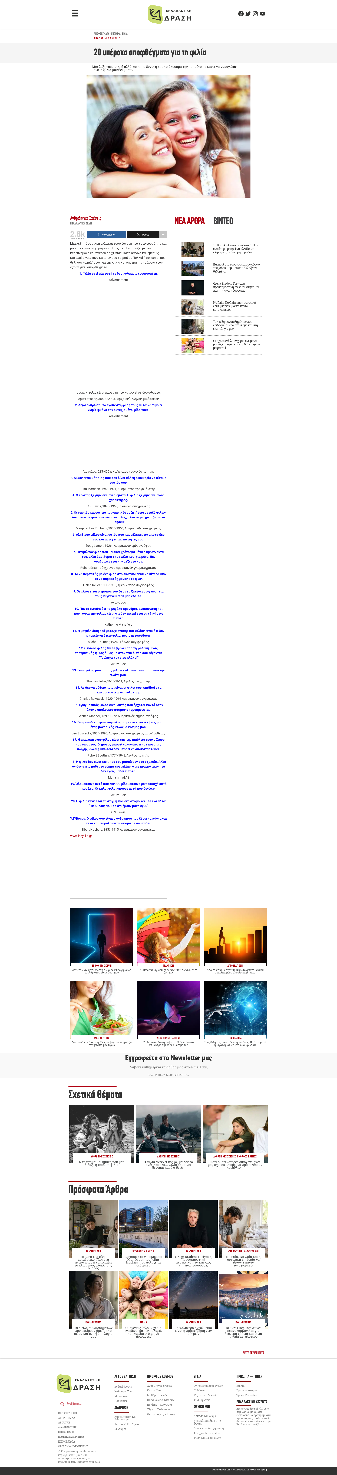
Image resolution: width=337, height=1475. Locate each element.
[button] (75, 13)
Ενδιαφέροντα (93, 1322)
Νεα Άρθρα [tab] (189, 222)
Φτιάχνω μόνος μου (207, 1433)
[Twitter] (248, 13)
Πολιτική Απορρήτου (71, 1436)
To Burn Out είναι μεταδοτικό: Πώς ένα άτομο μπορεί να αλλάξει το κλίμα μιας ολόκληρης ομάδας (235, 248)
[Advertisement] (118, 336)
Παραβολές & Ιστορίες (160, 1400)
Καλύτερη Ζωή (93, 1251)
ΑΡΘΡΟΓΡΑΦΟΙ (66, 1417)
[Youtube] (262, 13)
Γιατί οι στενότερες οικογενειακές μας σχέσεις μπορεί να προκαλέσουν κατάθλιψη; (235, 1165)
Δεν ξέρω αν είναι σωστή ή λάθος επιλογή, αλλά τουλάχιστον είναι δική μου (101, 971)
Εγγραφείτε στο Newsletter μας (168, 1058)
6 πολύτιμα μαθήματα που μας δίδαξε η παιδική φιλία (101, 1163)
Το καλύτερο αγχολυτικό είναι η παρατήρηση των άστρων (193, 1331)
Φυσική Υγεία (202, 1400)
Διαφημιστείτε (67, 1427)
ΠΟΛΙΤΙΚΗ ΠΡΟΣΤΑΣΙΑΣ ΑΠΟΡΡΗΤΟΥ (168, 1075)
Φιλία (125, 34)
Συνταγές (120, 1428)
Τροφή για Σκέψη (246, 1395)
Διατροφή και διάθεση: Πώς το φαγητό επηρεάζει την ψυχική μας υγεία (102, 1043)
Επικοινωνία (66, 1441)
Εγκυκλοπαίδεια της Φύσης (207, 1422)
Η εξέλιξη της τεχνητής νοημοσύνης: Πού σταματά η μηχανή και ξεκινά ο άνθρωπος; (235, 1043)
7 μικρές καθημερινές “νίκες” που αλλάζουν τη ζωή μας (168, 971)
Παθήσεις (199, 1390)
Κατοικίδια (154, 1390)
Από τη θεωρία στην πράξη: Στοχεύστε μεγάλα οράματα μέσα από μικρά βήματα (235, 971)
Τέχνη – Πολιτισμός (159, 1409)
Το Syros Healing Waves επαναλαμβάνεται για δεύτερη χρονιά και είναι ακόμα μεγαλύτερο (243, 1332)
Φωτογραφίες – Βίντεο (161, 1414)
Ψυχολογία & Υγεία (143, 1251)
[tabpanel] (218, 296)
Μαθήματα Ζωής (157, 1395)
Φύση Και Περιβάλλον (207, 1437)
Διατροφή (121, 1408)
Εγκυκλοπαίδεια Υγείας (208, 1385)
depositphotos (68, 1413)
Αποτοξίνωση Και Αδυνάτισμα (125, 1418)
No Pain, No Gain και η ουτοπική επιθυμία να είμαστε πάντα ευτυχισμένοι (234, 306)
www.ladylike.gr (81, 836)
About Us (64, 1422)
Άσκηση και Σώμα (205, 1416)
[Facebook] (241, 13)
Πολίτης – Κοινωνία (159, 1404)
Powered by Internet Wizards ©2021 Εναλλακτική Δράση (239, 1469)
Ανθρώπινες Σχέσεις (107, 38)
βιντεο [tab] (223, 222)
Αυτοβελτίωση (235, 1251)
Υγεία (197, 1377)
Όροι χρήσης (66, 1432)
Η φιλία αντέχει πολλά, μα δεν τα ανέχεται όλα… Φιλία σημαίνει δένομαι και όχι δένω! (168, 1165)
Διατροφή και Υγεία (126, 1424)
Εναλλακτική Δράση (81, 223)
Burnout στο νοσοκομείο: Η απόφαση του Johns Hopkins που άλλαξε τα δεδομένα (237, 267)
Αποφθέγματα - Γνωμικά (107, 34)
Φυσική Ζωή (202, 1407)
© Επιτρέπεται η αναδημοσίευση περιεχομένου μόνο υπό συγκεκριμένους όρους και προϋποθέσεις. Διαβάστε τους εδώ (79, 1456)
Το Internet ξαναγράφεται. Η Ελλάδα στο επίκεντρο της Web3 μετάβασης (168, 1043)
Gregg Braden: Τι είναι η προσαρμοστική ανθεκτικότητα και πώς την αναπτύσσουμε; (236, 286)
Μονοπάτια (121, 1396)
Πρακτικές (120, 1400)
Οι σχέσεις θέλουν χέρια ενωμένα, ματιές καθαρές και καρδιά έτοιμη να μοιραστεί (237, 344)
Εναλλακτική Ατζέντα (251, 1402)
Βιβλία (143, 1322)
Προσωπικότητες (246, 1390)
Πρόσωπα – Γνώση (249, 1377)
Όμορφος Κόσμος (247, 1156)
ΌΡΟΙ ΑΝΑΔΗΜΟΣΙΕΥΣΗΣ (73, 1446)
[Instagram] (255, 13)
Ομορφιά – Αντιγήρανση (209, 1428)
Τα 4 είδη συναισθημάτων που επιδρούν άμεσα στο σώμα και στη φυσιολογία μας (235, 325)
